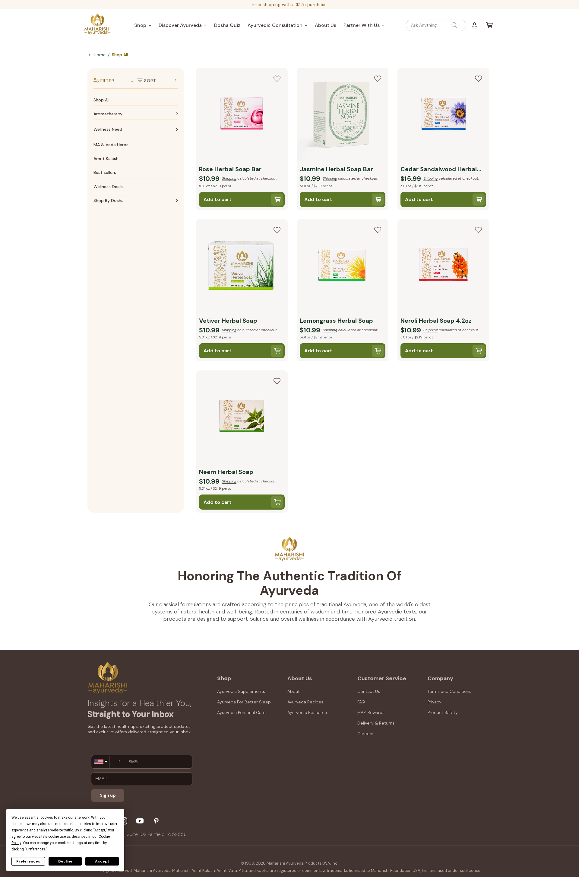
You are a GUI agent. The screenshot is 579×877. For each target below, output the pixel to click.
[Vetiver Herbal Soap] (242, 266)
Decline (65, 861)
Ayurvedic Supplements (241, 691)
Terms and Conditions (449, 691)
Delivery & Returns (375, 723)
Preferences (28, 861)
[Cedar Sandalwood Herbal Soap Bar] (443, 115)
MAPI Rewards (370, 712)
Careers (365, 733)
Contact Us (368, 691)
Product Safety (443, 712)
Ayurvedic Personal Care (241, 712)
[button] (142, 25)
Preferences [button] (35, 849)
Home (100, 54)
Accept (102, 861)
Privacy (434, 702)
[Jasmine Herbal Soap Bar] (342, 115)
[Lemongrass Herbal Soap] (342, 266)
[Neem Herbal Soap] (242, 417)
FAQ (361, 702)
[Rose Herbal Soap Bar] (242, 115)
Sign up (108, 795)
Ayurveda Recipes (305, 702)
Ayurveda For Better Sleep (244, 702)
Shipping (229, 178)
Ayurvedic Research (307, 712)
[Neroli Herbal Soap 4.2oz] (443, 266)
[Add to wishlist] (277, 79)
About (293, 691)
